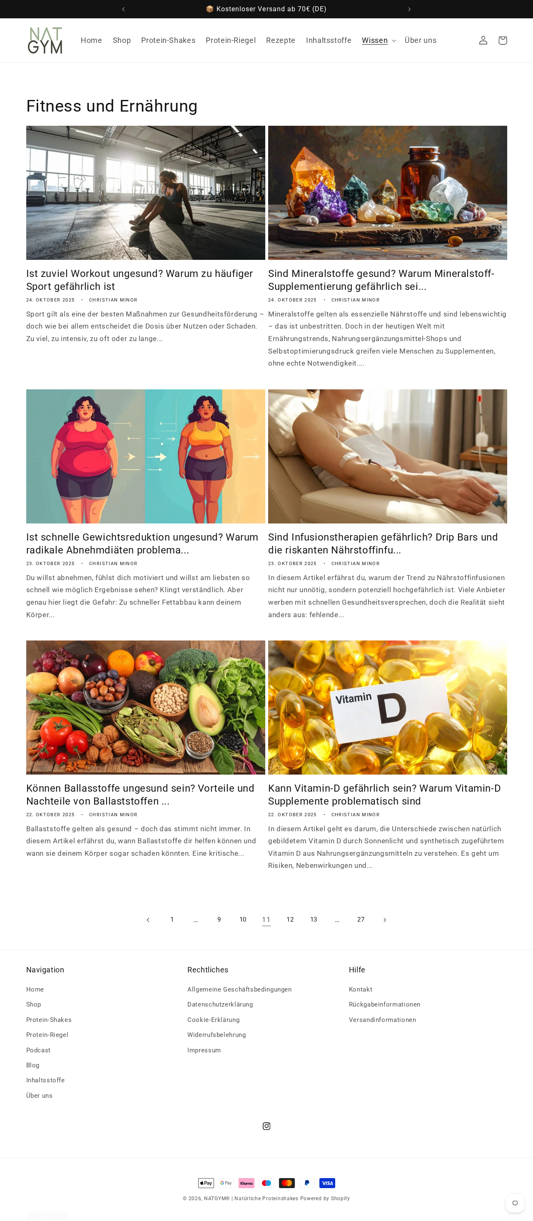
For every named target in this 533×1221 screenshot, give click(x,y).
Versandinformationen (382, 1020)
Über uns (39, 1095)
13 (313, 919)
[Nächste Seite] (384, 919)
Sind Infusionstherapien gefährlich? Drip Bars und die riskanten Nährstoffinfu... (383, 543)
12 (290, 919)
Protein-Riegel (47, 1035)
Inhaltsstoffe (45, 1080)
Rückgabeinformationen (385, 1005)
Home (35, 989)
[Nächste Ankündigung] (409, 9)
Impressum (204, 1050)
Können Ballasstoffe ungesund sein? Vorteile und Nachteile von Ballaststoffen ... (140, 794)
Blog (33, 1065)
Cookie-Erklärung (213, 1020)
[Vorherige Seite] (148, 919)
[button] (378, 40)
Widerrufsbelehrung (216, 1035)
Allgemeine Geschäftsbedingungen (239, 989)
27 (360, 919)
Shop (34, 1005)
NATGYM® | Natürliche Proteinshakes (251, 1198)
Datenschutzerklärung (220, 1005)
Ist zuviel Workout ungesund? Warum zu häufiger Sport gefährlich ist (140, 280)
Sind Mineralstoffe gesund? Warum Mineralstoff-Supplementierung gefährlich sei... (381, 280)
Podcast (38, 1050)
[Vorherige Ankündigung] (124, 9)
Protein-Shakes (49, 1020)
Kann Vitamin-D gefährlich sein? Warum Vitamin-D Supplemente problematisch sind (384, 794)
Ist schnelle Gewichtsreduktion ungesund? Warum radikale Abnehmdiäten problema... (142, 543)
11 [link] (266, 919)
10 (243, 919)
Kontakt (360, 989)
